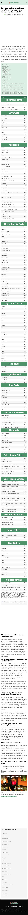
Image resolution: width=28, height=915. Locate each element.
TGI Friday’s (4, 893)
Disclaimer (21, 906)
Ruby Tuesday (5, 887)
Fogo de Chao (5, 852)
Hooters (4, 857)
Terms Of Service (14, 906)
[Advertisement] (14, 30)
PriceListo (24, 603)
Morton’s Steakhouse (6, 868)
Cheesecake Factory (6, 841)
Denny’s (4, 849)
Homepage (7, 906)
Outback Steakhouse (6, 874)
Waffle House (5, 895)
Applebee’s (4, 833)
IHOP (3, 860)
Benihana (4, 836)
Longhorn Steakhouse (6, 863)
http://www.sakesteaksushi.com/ (8, 796)
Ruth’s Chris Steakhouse (7, 884)
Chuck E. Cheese (5, 844)
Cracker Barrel (5, 846)
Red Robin (4, 882)
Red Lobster (4, 879)
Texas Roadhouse (6, 890)
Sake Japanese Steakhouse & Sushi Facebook (13, 766)
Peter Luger (4, 876)
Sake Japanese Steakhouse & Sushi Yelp (12, 768)
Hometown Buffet (5, 855)
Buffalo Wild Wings (6, 838)
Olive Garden (5, 871)
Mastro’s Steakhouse (6, 865)
